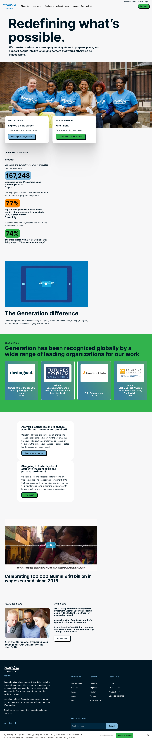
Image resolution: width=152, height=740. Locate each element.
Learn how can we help (69, 136)
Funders (93, 692)
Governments (95, 700)
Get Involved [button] (86, 6)
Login (146, 1)
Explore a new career (33, 453)
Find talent (29, 495)
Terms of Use (114, 687)
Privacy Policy (114, 692)
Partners (93, 696)
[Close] (148, 735)
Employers (49, 6)
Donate (143, 6)
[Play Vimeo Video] (46, 284)
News (73, 700)
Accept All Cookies (125, 735)
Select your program (20, 136)
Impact (76, 6)
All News (61, 638)
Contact (140, 1)
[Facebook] (15, 723)
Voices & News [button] (62, 6)
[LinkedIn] (5, 723)
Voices (73, 696)
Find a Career (76, 683)
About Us (25, 6)
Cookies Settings (116, 696)
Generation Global (130, 1)
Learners (36, 6)
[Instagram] (10, 723)
